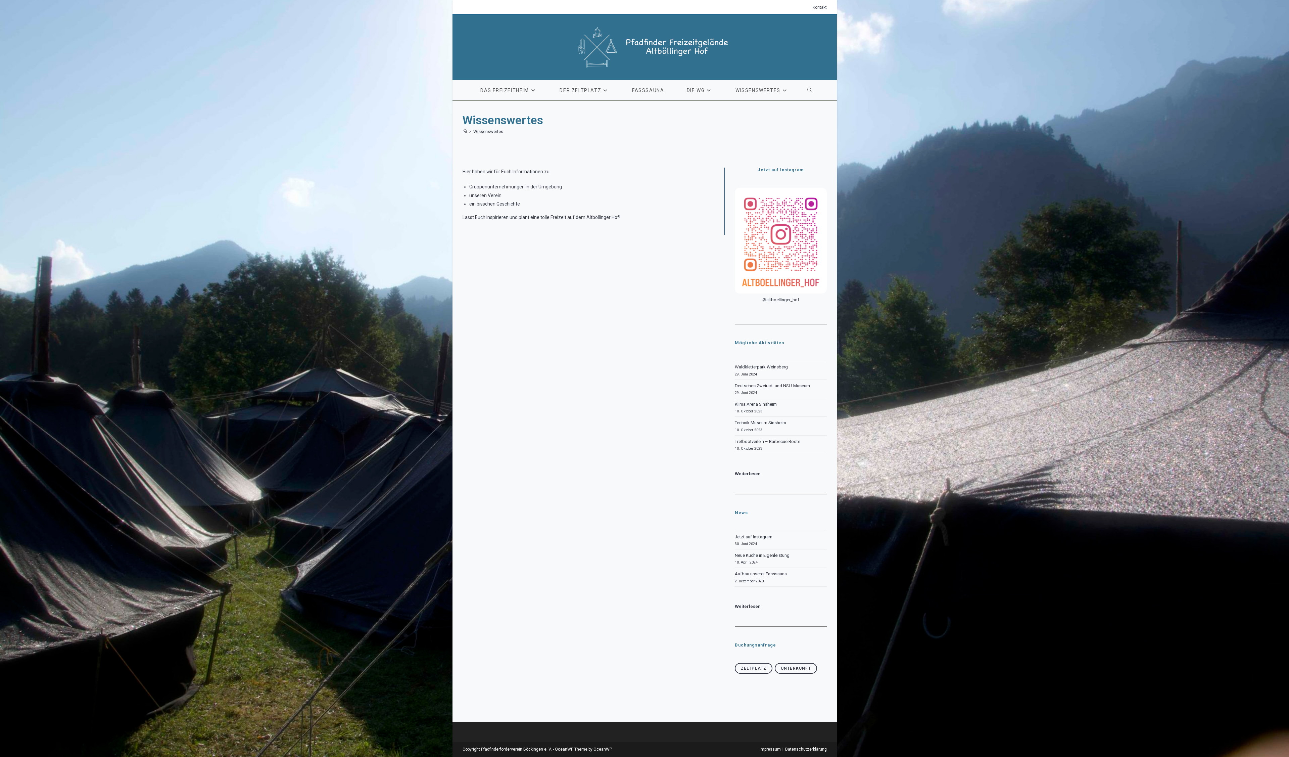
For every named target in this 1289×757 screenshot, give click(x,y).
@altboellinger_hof (780, 299)
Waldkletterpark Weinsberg (761, 366)
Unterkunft (796, 668)
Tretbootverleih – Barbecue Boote (767, 441)
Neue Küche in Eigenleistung (762, 555)
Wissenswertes (488, 131)
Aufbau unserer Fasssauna (761, 573)
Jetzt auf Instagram (753, 536)
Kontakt (820, 7)
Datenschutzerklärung (806, 749)
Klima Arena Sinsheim (756, 404)
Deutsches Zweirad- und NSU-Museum (772, 385)
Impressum (770, 749)
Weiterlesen (747, 606)
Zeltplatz (754, 668)
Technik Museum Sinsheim (760, 422)
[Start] (465, 131)
